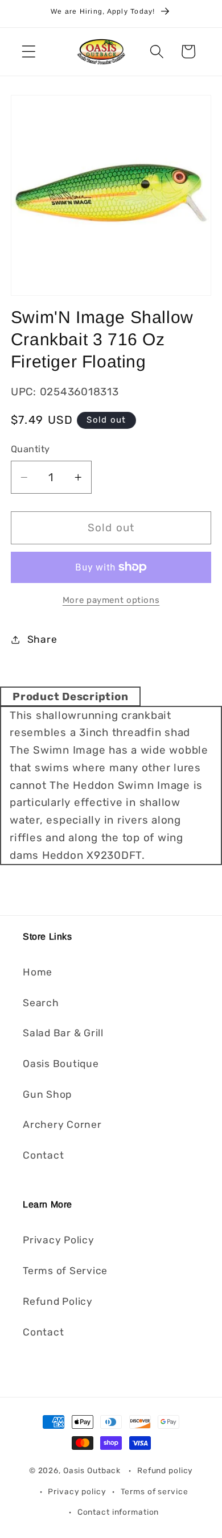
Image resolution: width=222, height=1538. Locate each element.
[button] (28, 51)
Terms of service (154, 1491)
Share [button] (42, 639)
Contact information (118, 1511)
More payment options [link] (111, 600)
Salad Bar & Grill (63, 1033)
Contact (43, 1155)
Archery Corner (62, 1124)
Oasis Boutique (61, 1063)
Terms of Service (65, 1270)
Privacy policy (77, 1491)
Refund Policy (58, 1301)
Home (37, 972)
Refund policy (165, 1470)
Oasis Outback (92, 1470)
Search (41, 1002)
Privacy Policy (58, 1240)
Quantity (30, 449)
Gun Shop (47, 1094)
